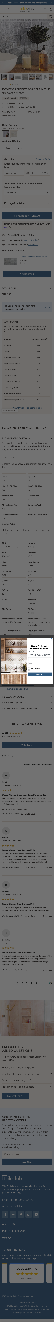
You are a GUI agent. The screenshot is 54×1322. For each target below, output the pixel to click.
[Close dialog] (52, 639)
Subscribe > (40, 674)
